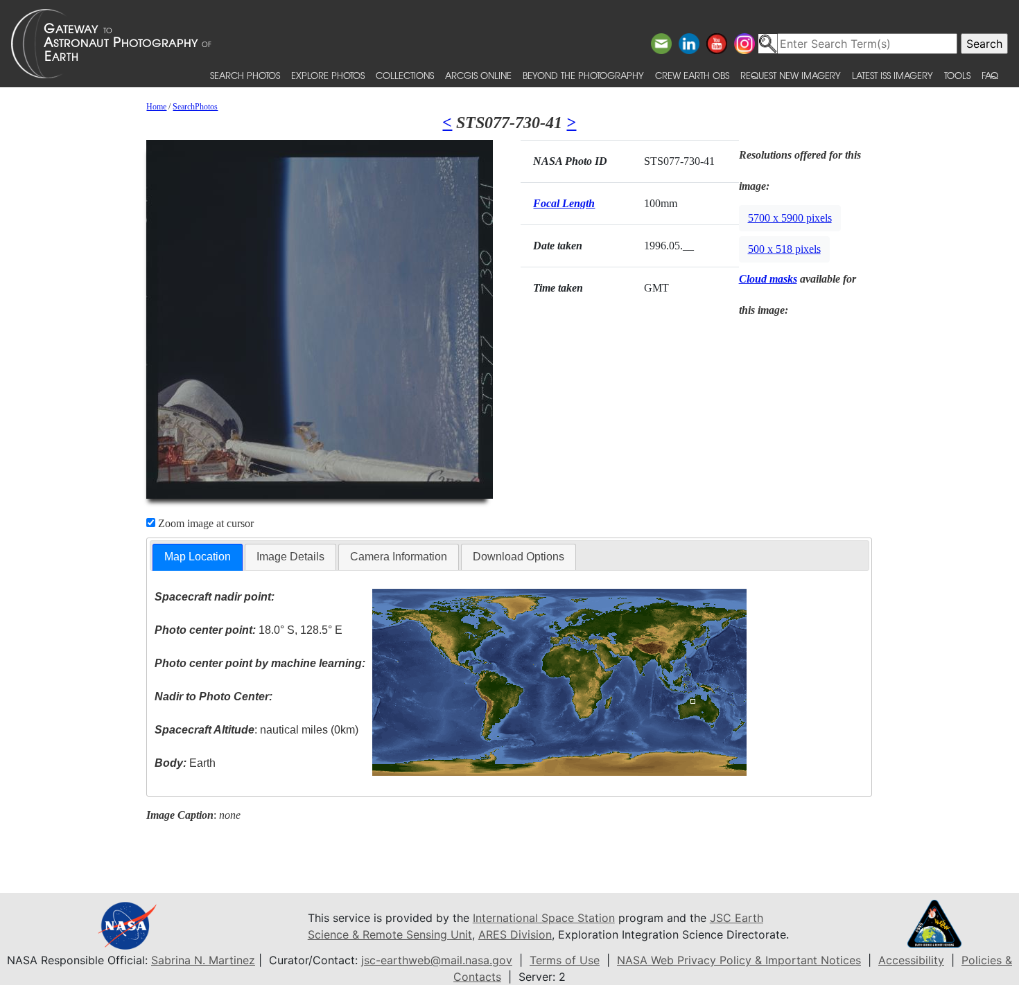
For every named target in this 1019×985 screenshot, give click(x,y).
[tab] (198, 557)
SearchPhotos (195, 107)
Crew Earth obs (692, 75)
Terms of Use (565, 960)
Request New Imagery (790, 75)
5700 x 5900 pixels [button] (790, 218)
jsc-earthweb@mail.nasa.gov (436, 960)
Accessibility (911, 960)
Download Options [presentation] (518, 556)
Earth (185, 763)
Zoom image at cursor (204, 523)
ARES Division (515, 934)
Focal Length (564, 203)
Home (156, 107)
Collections (405, 75)
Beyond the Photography (583, 75)
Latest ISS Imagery (892, 75)
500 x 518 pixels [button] (784, 249)
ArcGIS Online (478, 75)
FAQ (990, 75)
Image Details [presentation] (290, 556)
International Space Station (544, 918)
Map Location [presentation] (197, 556)
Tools (957, 75)
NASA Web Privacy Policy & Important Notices (739, 960)
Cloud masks (768, 279)
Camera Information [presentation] (398, 556)
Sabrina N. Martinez (203, 960)
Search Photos (245, 75)
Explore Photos (328, 75)
